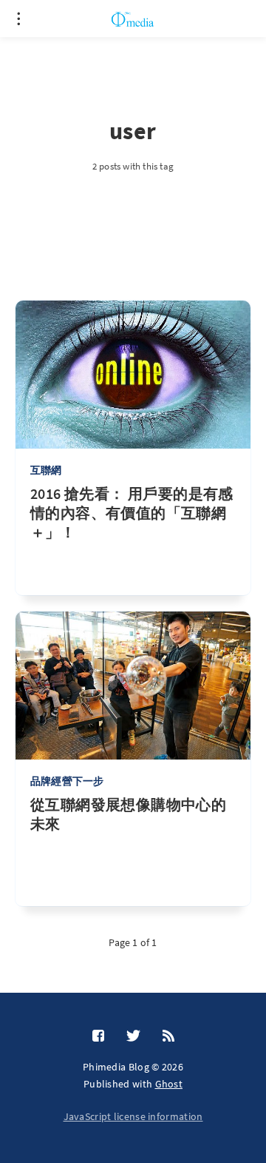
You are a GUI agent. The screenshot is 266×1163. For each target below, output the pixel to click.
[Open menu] (18, 18)
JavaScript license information (133, 1116)
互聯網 (46, 470)
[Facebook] (98, 1036)
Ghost (169, 1083)
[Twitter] (133, 1036)
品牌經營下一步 (66, 781)
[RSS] (168, 1036)
